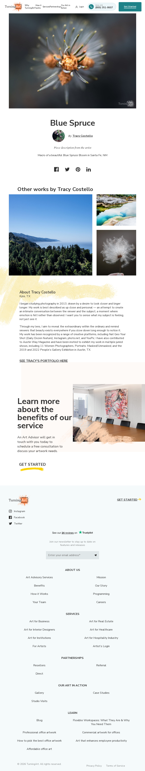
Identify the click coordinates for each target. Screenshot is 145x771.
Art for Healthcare (101, 630)
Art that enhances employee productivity (101, 741)
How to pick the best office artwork (39, 741)
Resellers (39, 665)
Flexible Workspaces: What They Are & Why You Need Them (101, 722)
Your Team (39, 602)
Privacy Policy (94, 765)
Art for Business (39, 621)
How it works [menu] (38, 6)
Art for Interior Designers (39, 630)
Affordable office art (39, 749)
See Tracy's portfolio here (43, 361)
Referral (101, 665)
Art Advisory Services (39, 577)
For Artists (39, 646)
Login (81, 6)
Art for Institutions (39, 638)
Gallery (39, 693)
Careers (101, 602)
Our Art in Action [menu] (65, 6)
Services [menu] (46, 6)
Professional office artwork (39, 732)
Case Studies (101, 693)
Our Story (101, 586)
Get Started (130, 6)
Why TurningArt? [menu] (30, 6)
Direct (39, 674)
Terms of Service (115, 765)
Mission (101, 577)
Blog (39, 720)
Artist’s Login (101, 646)
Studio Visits (39, 701)
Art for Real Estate (101, 621)
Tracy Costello (82, 136)
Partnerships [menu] (55, 6)
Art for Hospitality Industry (101, 638)
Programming (101, 594)
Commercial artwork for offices (101, 732)
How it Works (39, 594)
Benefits (39, 586)
